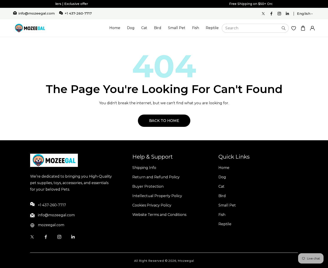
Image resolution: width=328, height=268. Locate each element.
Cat (144, 28)
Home (114, 28)
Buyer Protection (148, 186)
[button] (303, 28)
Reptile (212, 28)
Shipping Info (144, 168)
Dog (131, 28)
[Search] (284, 28)
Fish (195, 28)
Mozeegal (186, 260)
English (303, 13)
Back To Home (164, 121)
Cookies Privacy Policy (151, 205)
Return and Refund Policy (156, 177)
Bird (157, 28)
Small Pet (176, 28)
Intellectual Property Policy (157, 196)
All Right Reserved (149, 260)
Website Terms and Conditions (159, 215)
